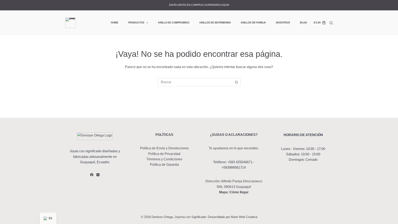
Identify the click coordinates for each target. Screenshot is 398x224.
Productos (136, 22)
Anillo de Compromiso (173, 22)
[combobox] (195, 82)
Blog (303, 22)
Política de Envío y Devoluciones (164, 148)
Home (114, 22)
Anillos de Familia (253, 22)
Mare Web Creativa (244, 217)
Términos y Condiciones (164, 159)
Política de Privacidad (164, 154)
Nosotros (283, 22)
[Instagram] (98, 174)
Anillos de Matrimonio (215, 22)
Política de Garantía (164, 164)
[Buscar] (331, 22)
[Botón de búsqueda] (236, 82)
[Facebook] (91, 174)
